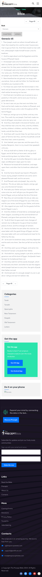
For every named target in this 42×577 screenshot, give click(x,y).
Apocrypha (8, 309)
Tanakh (7, 305)
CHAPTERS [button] (7, 34)
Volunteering (6, 525)
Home (18, 9)
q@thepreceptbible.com (13, 545)
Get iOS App (15, 363)
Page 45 (32, 21)
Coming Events (7, 509)
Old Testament (9, 322)
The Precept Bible (17, 568)
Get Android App (16, 371)
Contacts (4, 495)
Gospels (7, 318)
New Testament (10, 313)
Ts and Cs (4, 521)
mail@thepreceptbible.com (14, 556)
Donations (5, 513)
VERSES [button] (18, 34)
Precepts (4, 486)
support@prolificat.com (13, 551)
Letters (6, 327)
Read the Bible (6, 482)
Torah (6, 300)
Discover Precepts (11, 420)
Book (3, 26)
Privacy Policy (6, 517)
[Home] (9, 3)
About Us (4, 490)
